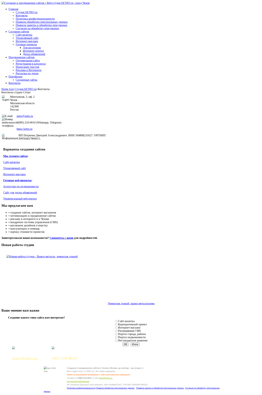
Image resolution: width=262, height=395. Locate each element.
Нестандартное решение (133, 340)
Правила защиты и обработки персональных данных (160, 388)
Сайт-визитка (11, 162)
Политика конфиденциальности (81, 388)
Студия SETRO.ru (25, 89)
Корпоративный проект (132, 324)
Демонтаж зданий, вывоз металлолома (131, 303)
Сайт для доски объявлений (20, 192)
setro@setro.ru (25, 116)
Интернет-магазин (14, 174)
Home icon (7, 89)
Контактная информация (78, 381)
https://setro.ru (24, 128)
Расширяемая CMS (129, 330)
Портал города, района (132, 334)
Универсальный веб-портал (20, 198)
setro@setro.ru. (106, 378)
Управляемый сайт (14, 168)
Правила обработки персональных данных (115, 388)
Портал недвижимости (132, 337)
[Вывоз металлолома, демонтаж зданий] (39, 256)
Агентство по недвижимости (21, 186)
